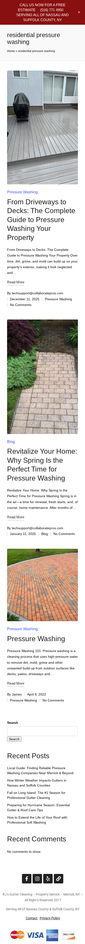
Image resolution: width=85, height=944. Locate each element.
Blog (11, 442)
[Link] (58, 878)
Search (12, 723)
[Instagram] (37, 878)
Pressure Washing (22, 192)
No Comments (20, 305)
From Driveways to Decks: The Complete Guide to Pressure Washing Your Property (41, 219)
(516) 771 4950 (51, 10)
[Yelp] (48, 878)
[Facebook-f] (26, 878)
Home (11, 51)
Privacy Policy (50, 918)
